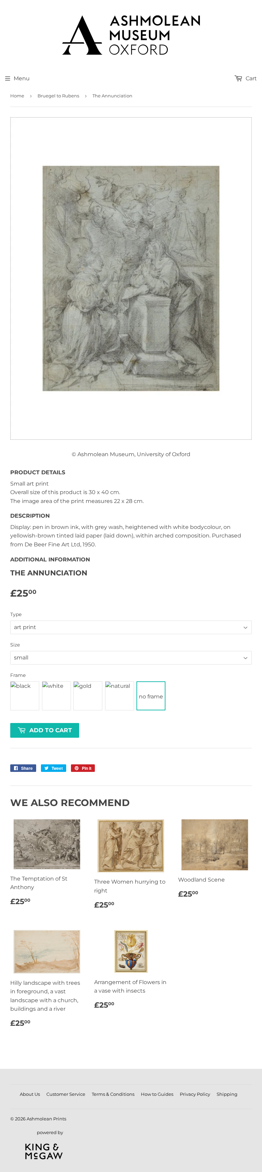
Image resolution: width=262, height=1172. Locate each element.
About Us (30, 1094)
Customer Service (65, 1094)
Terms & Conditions (113, 1094)
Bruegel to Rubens (58, 95)
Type (15, 614)
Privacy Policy (195, 1094)
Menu (22, 78)
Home (17, 95)
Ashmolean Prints (46, 1118)
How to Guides (157, 1094)
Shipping (227, 1094)
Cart (250, 78)
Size (15, 645)
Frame (18, 675)
